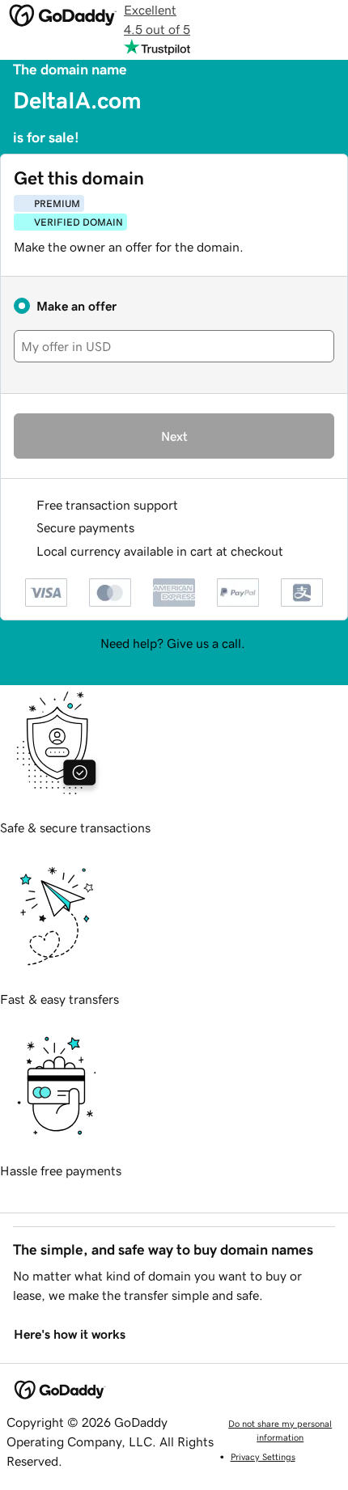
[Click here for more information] (296, 551)
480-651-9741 (174, 662)
